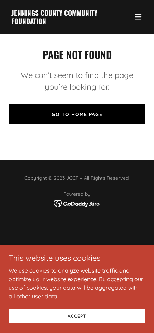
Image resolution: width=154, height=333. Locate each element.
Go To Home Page (77, 114)
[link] (56, 21)
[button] (138, 17)
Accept (77, 316)
